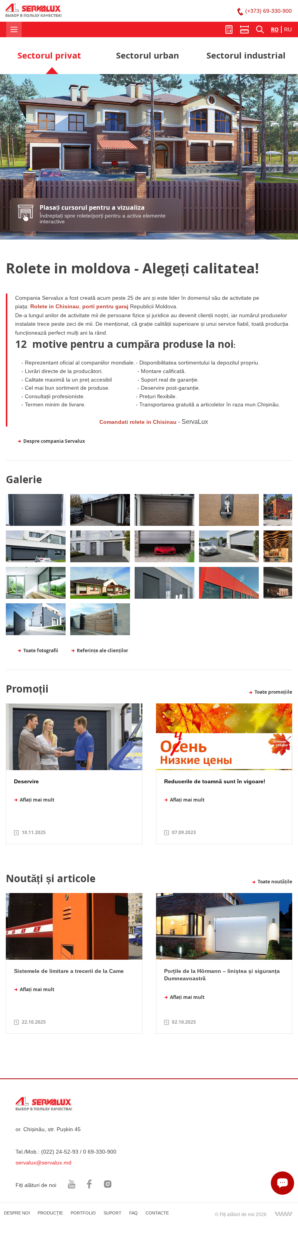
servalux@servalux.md (43, 1162)
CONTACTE (157, 1213)
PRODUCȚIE (50, 1213)
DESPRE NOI (17, 1213)
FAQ (133, 1213)
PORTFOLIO (83, 1213)
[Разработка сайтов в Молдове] (283, 1213)
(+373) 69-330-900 (268, 11)
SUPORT (112, 1213)
